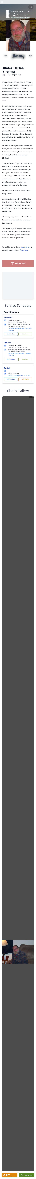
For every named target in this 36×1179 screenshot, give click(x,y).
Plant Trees (25, 334)
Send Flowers (25, 379)
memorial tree (25, 247)
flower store (24, 250)
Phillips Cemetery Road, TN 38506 (18, 375)
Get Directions (11, 334)
